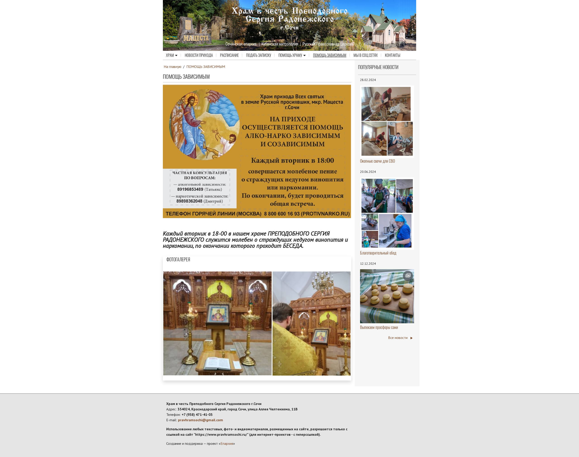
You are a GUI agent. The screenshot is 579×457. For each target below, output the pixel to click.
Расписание (229, 55)
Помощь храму (290, 55)
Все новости (398, 337)
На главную (172, 66)
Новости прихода (199, 55)
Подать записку (258, 55)
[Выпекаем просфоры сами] (387, 296)
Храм (170, 55)
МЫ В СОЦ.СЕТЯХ (366, 55)
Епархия (227, 443)
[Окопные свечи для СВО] (387, 121)
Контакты (392, 55)
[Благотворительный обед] (387, 213)
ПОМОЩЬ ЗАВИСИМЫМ (329, 55)
